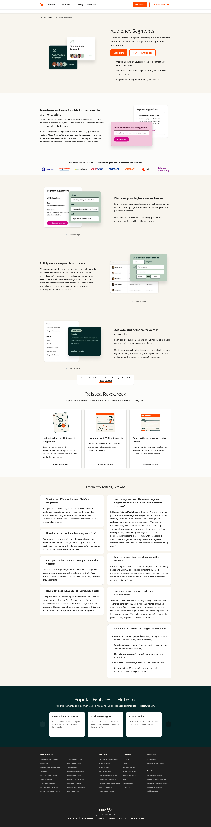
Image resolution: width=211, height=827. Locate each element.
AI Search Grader (105, 763)
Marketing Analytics (74, 783)
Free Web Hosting (73, 791)
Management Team (129, 767)
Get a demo (141, 5)
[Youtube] (98, 802)
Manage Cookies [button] (137, 818)
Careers (125, 763)
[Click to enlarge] (139, 125)
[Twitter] (105, 802)
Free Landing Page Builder (76, 787)
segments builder (52, 269)
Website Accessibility (117, 818)
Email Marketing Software (49, 787)
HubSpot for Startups (154, 787)
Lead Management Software (50, 791)
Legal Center (72, 818)
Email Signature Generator (108, 775)
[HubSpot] (41, 4)
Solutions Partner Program (156, 779)
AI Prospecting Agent (74, 759)
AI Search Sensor (104, 767)
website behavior (51, 272)
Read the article (60, 464)
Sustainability (128, 783)
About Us (126, 759)
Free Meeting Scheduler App (50, 767)
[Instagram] (91, 802)
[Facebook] (84, 802)
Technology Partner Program (157, 783)
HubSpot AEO (44, 763)
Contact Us (127, 787)
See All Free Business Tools (108, 759)
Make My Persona (105, 771)
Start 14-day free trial (160, 5)
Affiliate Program (153, 791)
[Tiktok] (126, 802)
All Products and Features (49, 759)
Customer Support (153, 759)
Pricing (80, 4)
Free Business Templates (107, 779)
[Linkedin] (112, 802)
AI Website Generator (47, 783)
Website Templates (105, 787)
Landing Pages (72, 767)
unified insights (156, 340)
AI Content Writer (46, 779)
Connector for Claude (106, 791)
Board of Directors (129, 771)
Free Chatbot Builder (74, 775)
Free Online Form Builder (65, 716)
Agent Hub (43, 771)
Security (101, 818)
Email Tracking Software (48, 775)
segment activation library (133, 350)
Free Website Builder (74, 763)
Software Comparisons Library (109, 783)
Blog (124, 779)
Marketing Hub (46, 17)
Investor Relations (129, 775)
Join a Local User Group (155, 763)
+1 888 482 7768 (105, 381)
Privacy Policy (87, 818)
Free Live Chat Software (75, 779)
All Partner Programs (154, 775)
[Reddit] (119, 802)
